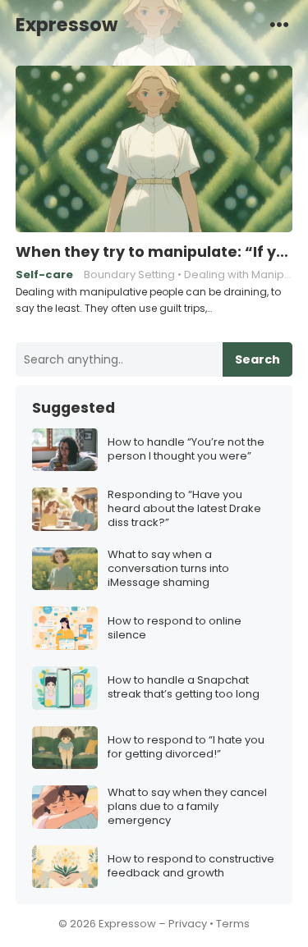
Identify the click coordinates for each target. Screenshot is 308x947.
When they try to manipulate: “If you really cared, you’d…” (154, 252)
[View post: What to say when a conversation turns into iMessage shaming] (65, 569)
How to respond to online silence (174, 629)
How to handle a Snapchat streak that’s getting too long (184, 688)
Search (257, 359)
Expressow (66, 24)
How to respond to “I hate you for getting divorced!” (186, 748)
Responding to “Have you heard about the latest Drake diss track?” (184, 509)
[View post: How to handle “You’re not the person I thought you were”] (65, 450)
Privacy (187, 923)
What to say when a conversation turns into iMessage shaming (168, 569)
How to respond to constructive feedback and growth (191, 867)
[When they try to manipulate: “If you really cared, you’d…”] (154, 149)
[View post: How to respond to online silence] (65, 628)
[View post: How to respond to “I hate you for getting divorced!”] (65, 748)
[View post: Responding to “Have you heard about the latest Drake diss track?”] (65, 509)
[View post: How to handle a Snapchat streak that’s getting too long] (65, 688)
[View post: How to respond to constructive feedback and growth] (65, 867)
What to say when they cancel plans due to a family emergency (187, 807)
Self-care (44, 274)
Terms (233, 923)
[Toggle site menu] (279, 24)
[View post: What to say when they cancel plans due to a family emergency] (65, 807)
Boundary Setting (129, 274)
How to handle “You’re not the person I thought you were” (186, 450)
